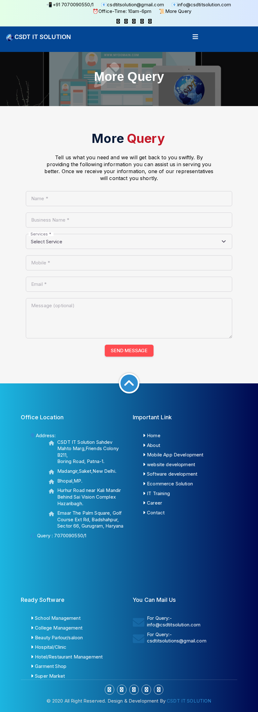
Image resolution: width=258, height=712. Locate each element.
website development (171, 464)
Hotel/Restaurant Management (69, 657)
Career (154, 503)
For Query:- (173, 621)
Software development (172, 474)
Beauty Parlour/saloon (59, 638)
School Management (58, 618)
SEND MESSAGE (129, 350)
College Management (58, 628)
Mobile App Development (175, 455)
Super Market (50, 676)
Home (153, 435)
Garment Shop (50, 666)
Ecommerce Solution (170, 484)
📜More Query (175, 11)
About (153, 445)
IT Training (158, 493)
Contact (156, 513)
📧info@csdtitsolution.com (201, 5)
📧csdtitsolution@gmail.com (132, 5)
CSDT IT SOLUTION (42, 37)
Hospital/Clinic (50, 647)
